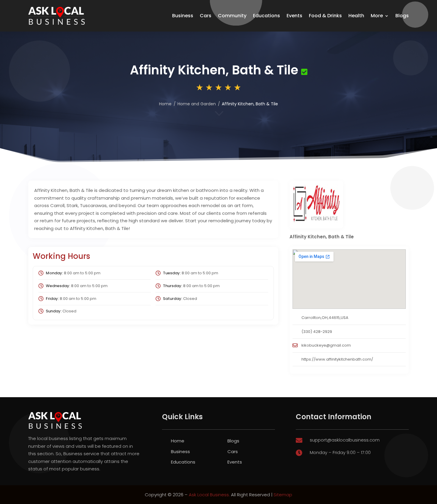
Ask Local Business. (209, 495)
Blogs (402, 15)
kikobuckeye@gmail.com (326, 345)
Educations (266, 15)
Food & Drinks (325, 15)
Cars (205, 15)
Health (356, 15)
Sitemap (282, 495)
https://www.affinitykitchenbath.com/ (337, 359)
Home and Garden (196, 104)
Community (232, 15)
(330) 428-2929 (316, 331)
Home (165, 104)
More (377, 15)
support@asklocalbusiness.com (345, 440)
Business (182, 15)
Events (294, 15)
